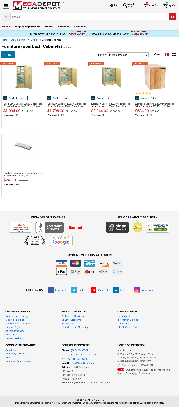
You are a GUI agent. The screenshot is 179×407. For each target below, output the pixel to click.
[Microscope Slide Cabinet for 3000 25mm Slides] (111, 77)
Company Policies (15, 353)
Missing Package (14, 319)
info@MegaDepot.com (82, 362)
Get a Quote (124, 316)
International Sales (127, 319)
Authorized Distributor (73, 316)
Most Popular (119, 54)
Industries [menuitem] (63, 26)
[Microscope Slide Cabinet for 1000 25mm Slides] (23, 77)
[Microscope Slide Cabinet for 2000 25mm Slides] (67, 77)
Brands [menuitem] (49, 26)
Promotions (68, 323)
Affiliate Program (14, 330)
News (8, 357)
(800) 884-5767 (79, 350)
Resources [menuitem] (80, 26)
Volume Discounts (71, 319)
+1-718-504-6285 (77, 358)
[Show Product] (143, 93)
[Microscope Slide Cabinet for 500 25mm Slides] (155, 77)
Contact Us (11, 334)
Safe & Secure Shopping (75, 327)
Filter (9, 54)
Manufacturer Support (17, 323)
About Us (10, 350)
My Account (123, 323)
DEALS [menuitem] (6, 26)
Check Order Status (128, 327)
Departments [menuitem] (27, 26)
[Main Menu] (6, 5)
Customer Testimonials (18, 361)
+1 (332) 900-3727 (81, 354)
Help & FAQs (12, 327)
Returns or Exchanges (17, 316)
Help (116, 5)
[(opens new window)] (61, 227)
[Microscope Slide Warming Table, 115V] (23, 146)
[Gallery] (173, 54)
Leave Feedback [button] (14, 338)
